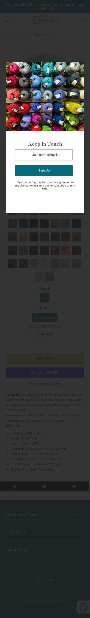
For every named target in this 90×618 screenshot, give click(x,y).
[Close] (79, 67)
